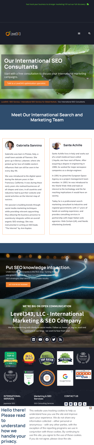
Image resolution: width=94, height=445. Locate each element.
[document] (47, 222)
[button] (91, 408)
